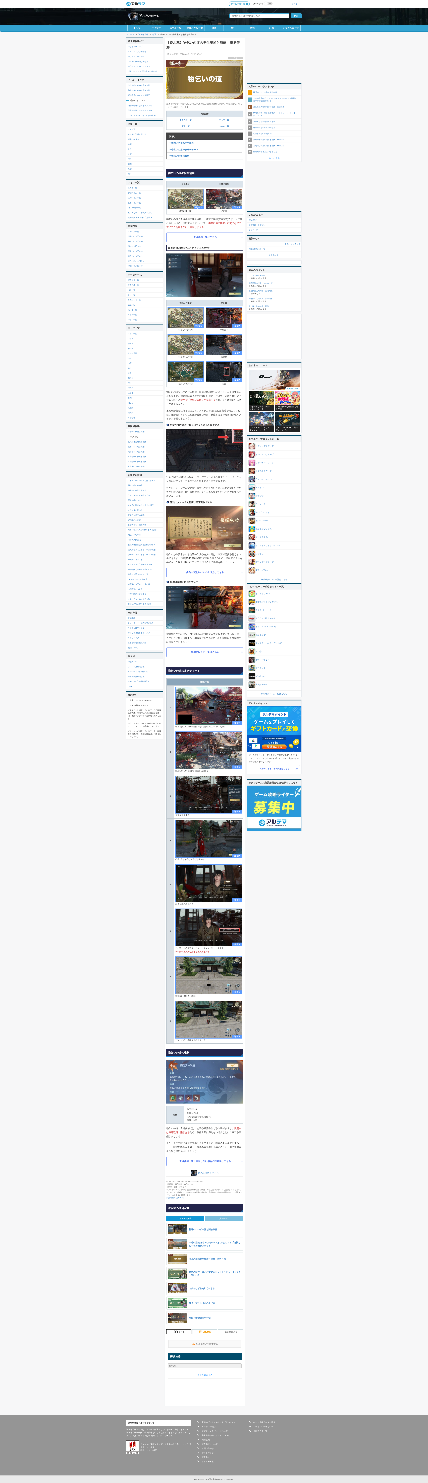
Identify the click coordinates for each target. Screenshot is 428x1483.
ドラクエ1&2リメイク (265, 618)
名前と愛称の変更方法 (137, 643)
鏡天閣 (130, 413)
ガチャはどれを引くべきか (139, 633)
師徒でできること (135, 560)
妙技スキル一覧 (195, 27)
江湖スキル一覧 (134, 198)
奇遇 (252, 27)
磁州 (130, 368)
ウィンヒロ (261, 504)
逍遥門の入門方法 (135, 236)
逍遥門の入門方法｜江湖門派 (261, 291)
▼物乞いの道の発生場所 (181, 143)
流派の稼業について (257, 249)
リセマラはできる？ (136, 628)
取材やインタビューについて (215, 1431)
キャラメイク (133, 638)
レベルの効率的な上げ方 (138, 61)
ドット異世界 (262, 537)
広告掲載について (210, 1444)
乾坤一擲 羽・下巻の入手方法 (140, 217)
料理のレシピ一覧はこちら (205, 652)
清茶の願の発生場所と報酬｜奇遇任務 (268, 107)
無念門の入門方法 (135, 256)
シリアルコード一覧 (136, 56)
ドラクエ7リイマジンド (266, 626)
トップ (137, 27)
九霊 (130, 169)
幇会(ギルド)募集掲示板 (138, 671)
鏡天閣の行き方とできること (140, 604)
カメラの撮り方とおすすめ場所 (141, 505)
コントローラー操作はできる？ (141, 623)
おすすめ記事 (185, 1218)
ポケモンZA (261, 635)
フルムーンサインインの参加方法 (141, 115)
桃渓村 (130, 388)
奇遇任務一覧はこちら (205, 237)
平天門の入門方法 (135, 251)
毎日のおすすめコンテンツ (139, 66)
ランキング (296, 244)
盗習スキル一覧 (134, 203)
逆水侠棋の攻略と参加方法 (139, 85)
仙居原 (130, 403)
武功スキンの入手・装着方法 (140, 564)
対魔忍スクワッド (264, 471)
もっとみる (273, 254)
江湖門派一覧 (133, 232)
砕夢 (130, 144)
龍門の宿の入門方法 (136, 261)
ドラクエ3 (260, 668)
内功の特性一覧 (134, 208)
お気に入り (232, 1332)
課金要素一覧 (133, 280)
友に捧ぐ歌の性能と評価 (259, 306)
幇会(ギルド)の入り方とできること (142, 530)
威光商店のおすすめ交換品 (139, 95)
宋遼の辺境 (132, 353)
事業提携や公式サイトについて (216, 1435)
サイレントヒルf (263, 660)
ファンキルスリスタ (265, 463)
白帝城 (130, 339)
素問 (130, 164)
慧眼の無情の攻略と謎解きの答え (141, 545)
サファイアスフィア (265, 446)
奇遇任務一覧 (186, 120)
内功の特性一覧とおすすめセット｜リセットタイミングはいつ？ (275, 114)
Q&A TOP (253, 220)
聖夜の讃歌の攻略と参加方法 (140, 110)
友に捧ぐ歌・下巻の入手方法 (140, 213)
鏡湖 (130, 398)
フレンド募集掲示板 (136, 667)
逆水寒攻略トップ (135, 47)
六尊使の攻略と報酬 (136, 452)
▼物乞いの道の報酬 (179, 156)
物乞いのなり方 (134, 535)
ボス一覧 (131, 290)
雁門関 (130, 348)
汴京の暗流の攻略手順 (137, 594)
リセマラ (156, 27)
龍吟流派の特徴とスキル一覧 (261, 283)
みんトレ (260, 487)
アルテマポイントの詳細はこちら (274, 768)
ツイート (181, 1332)
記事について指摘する (207, 1344)
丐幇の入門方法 (134, 246)
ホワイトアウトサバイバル (268, 545)
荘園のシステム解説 (136, 515)
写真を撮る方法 (134, 500)
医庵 (130, 373)
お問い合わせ (208, 1448)
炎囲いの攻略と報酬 (136, 447)
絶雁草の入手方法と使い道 (139, 584)
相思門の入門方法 (135, 241)
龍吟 (130, 174)
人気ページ (224, 1218)
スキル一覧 (175, 27)
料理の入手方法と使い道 (138, 574)
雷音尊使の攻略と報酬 (137, 457)
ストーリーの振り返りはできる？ (141, 480)
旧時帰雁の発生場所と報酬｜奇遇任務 (268, 140)
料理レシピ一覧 (134, 300)
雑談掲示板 (132, 662)
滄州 (130, 358)
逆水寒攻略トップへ (208, 1172)
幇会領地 (131, 418)
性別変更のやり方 (135, 589)
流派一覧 (186, 126)
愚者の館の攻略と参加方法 (139, 90)
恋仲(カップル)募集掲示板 (138, 681)
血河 (130, 154)
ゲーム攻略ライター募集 (264, 1422)
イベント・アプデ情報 (137, 52)
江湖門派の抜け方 (135, 266)
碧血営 (130, 343)
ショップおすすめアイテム (139, 495)
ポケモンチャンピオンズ (267, 602)
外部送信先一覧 (260, 1431)
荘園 (271, 27)
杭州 (130, 383)
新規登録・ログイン (257, 225)
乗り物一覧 (132, 310)
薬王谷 (130, 378)
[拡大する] (186, 199)
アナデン (260, 496)
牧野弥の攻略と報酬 (136, 466)
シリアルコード (291, 27)
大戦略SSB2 (261, 684)
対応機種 (131, 618)
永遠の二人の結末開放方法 (139, 599)
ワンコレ (260, 554)
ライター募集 (208, 1461)
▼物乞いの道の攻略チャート (183, 149)
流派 (214, 27)
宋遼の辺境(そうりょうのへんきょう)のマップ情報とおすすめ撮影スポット (275, 99)
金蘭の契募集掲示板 (136, 676)
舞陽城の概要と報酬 (136, 432)
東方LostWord (262, 570)
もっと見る (274, 158)
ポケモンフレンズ (264, 529)
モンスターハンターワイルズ (269, 643)
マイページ (253, 230)
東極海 (130, 408)
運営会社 (206, 1457)
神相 (130, 159)
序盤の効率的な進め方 (137, 490)
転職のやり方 (133, 139)
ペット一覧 (132, 315)
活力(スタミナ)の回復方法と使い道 (142, 71)
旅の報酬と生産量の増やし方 (140, 569)
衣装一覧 (131, 305)
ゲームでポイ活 (238, 4)
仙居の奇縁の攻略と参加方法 (140, 106)
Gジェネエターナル (264, 479)
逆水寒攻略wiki (149, 15)
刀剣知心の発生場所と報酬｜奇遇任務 (268, 146)
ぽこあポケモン (263, 593)
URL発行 (207, 1332)
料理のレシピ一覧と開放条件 (265, 92)
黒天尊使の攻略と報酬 (137, 442)
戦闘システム (133, 648)
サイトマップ (208, 1453)
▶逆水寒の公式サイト (175, 1198)
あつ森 (259, 651)
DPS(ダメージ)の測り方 (138, 579)
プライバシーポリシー (263, 1427)
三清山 (130, 393)
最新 (287, 244)
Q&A (130, 686)
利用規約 (206, 1440)
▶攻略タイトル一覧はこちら (274, 579)
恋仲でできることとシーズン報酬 (141, 555)
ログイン (295, 4)
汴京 (130, 363)
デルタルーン (262, 676)
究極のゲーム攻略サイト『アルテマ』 (219, 1422)
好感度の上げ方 (134, 520)
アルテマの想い (209, 1427)
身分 (233, 27)
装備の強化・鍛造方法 (137, 525)
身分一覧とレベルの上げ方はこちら (205, 572)
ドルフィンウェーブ (265, 454)
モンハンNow (262, 521)
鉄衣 (130, 149)
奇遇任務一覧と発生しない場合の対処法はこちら (205, 1161)
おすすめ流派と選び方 (137, 134)
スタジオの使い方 (135, 510)
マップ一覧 (224, 120)
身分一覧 (131, 295)
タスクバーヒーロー (265, 610)
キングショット (263, 512)
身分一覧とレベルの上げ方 (264, 127)
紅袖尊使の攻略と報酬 (137, 462)
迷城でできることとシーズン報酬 (141, 550)
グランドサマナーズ (265, 562)
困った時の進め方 (135, 485)
